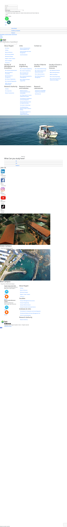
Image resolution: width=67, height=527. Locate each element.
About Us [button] (23, 156)
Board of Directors (9, 52)
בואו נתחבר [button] (3, 177)
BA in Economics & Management (8, 76)
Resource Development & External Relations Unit (25, 49)
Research (13, 32)
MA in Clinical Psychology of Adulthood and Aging (55, 79)
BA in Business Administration (11, 70)
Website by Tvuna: (7, 326)
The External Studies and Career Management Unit (30, 313)
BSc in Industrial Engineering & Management (25, 77)
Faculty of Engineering (23, 65)
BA (16, 161)
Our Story (7, 48)
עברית (1, 35)
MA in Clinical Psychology (55, 76)
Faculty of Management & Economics (9, 66)
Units (21, 46)
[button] (1, 327)
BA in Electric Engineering (10, 79)
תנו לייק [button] (2, 212)
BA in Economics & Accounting (8, 73)
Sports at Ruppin (8, 60)
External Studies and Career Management (25, 52)
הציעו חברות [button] (3, 185)
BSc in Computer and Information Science (24, 73)
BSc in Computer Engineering (26, 68)
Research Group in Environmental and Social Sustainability (25, 92)
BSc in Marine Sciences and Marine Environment (40, 71)
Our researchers (8, 90)
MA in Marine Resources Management (40, 77)
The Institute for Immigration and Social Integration (26, 99)
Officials (6, 50)
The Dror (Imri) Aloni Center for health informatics (25, 102)
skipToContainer (8, 34)
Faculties (22, 298)
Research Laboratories (9, 93)
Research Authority (10, 86)
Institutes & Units (25, 309)
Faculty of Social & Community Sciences (28, 307)
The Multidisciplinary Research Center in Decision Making (25, 108)
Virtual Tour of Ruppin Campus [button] (7, 248)
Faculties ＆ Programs (15, 30)
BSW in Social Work (53, 74)
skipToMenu (2, 34)
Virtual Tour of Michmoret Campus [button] (7, 283)
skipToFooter (14, 34)
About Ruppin (14, 28)
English (1, 37)
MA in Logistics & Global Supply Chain (25, 80)
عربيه (1, 38)
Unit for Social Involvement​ (25, 315)
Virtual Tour (7, 62)
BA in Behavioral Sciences (55, 70)
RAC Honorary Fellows (9, 54)
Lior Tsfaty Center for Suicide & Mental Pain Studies (25, 96)
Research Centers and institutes (25, 87)
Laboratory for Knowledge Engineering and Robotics (40, 91)
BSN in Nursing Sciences (54, 72)
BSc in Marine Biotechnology (40, 68)
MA (16, 163)
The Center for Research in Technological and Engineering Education (25, 113)
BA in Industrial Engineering (10, 81)
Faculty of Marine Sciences (40, 65)
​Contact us (37, 46)
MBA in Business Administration (8, 84)
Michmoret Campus (9, 56)
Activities (7, 88)
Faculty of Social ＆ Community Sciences (55, 66)
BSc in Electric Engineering (25, 70)
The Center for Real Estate (25, 105)
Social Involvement (23, 54)
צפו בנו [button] (2, 203)
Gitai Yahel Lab (38, 94)
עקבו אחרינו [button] (3, 194)
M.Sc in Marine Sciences (39, 74)
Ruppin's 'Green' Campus (10, 58)
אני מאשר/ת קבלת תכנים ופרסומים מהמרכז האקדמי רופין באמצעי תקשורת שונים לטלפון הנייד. (22, 13)
